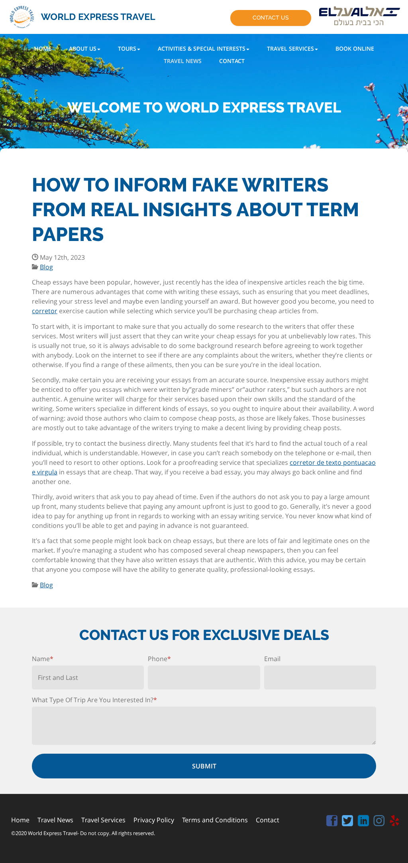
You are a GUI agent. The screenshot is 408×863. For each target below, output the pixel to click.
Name (42, 658)
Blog (46, 267)
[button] (84, 48)
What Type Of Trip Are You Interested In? (94, 699)
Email (272, 658)
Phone (159, 658)
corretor (44, 310)
